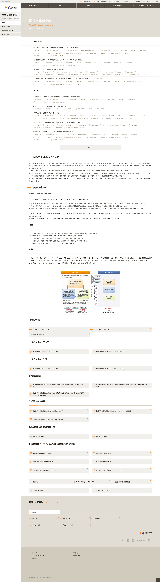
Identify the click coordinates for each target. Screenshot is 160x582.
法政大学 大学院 (67, 518)
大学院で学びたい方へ (35, 6)
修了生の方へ (90, 6)
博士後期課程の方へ (118, 6)
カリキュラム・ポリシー (102, 329)
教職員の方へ (76, 555)
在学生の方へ (62, 6)
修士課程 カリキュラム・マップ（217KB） (46, 352)
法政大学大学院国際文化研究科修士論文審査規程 (48, 411)
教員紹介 (4, 23)
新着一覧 (90, 148)
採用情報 (75, 553)
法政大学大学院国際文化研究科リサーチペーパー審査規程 (113, 411)
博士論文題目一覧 (101, 436)
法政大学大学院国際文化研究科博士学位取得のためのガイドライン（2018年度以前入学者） (121, 386)
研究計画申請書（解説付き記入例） (44, 462)
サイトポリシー (36, 553)
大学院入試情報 (6, 26)
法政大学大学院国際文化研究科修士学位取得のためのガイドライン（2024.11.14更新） (58, 386)
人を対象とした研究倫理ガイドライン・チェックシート (113, 470)
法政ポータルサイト (7, 30)
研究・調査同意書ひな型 (103, 462)
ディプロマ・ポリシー (40, 335)
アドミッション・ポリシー (41, 329)
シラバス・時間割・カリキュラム (84, 482)
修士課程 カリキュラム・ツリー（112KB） (46, 369)
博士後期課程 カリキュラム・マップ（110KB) (110, 352)
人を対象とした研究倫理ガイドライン (44, 470)
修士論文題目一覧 (38, 436)
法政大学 (34, 518)
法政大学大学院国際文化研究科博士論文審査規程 (48, 419)
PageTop (158, 580)
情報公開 (34, 558)
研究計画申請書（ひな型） (104, 453)
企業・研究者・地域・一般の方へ (146, 6)
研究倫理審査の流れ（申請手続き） (44, 453)
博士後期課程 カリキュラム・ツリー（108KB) (110, 369)
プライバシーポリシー (38, 555)
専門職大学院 (5, 34)
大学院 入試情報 (38, 490)
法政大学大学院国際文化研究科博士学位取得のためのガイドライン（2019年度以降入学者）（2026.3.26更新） (58, 394)
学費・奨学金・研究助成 (122, 482)
